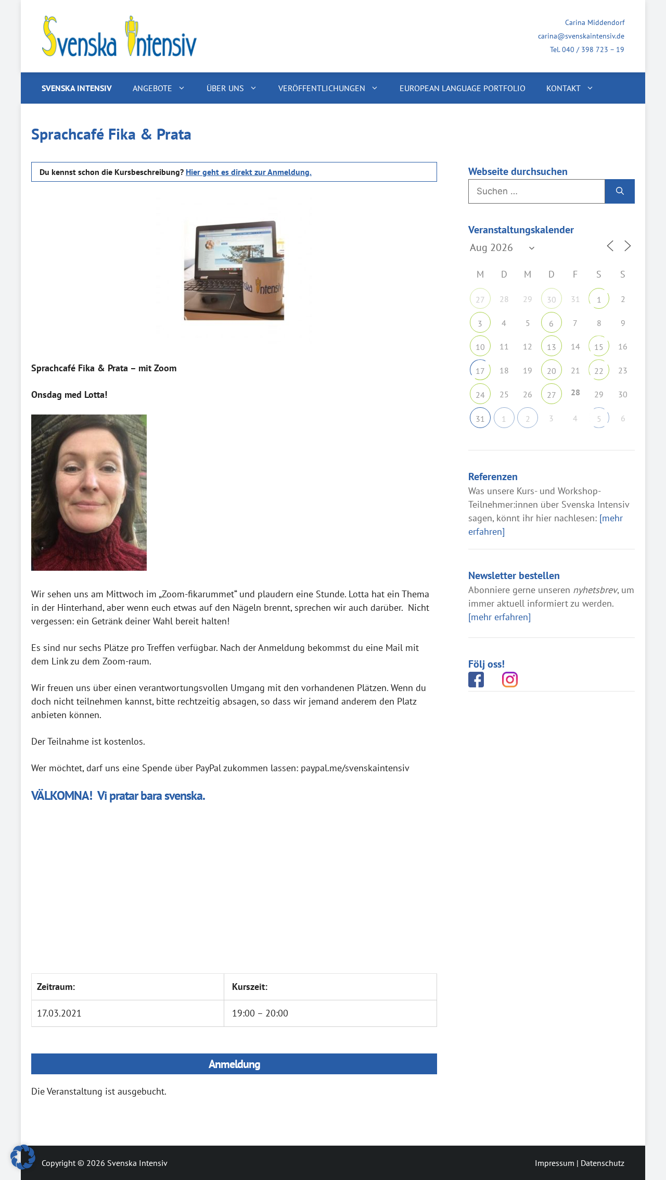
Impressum (554, 1163)
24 (480, 395)
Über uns (225, 88)
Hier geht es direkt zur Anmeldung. (249, 172)
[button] (23, 1157)
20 (551, 371)
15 (599, 347)
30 (551, 299)
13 (551, 347)
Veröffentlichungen (321, 88)
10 (480, 347)
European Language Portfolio (463, 88)
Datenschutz (602, 1163)
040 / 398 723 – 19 (593, 49)
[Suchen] (620, 191)
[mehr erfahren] (499, 617)
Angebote (152, 88)
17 (480, 371)
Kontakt (563, 88)
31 (480, 418)
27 (480, 299)
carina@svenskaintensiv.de (581, 36)
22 (599, 371)
